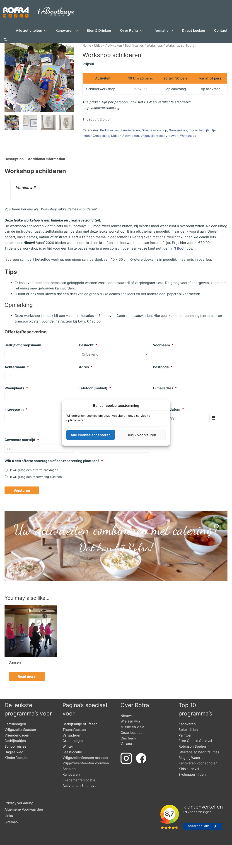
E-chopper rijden (192, 774)
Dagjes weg (14, 752)
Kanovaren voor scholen (198, 763)
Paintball (185, 735)
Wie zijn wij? (130, 721)
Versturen (22, 490)
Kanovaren (71, 774)
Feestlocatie (72, 752)
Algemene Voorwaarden (24, 809)
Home (86, 45)
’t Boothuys (183, 248)
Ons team (128, 738)
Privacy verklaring (19, 803)
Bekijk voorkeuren (141, 435)
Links (9, 816)
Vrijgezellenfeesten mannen (85, 758)
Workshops (155, 45)
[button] (5, 40)
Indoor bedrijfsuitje (202, 130)
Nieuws (127, 716)
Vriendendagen (17, 735)
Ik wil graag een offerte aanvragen (34, 470)
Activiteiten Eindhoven (81, 785)
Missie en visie (132, 727)
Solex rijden (188, 729)
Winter (68, 746)
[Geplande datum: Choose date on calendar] (213, 418)
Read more (27, 676)
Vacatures (128, 743)
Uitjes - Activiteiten (108, 45)
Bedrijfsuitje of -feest (80, 724)
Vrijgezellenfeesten (20, 729)
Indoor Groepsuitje (95, 135)
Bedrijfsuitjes (134, 45)
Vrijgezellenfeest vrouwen (159, 135)
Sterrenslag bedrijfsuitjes (199, 752)
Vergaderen (72, 735)
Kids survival (189, 769)
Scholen (69, 769)
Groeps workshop (154, 130)
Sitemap (11, 822)
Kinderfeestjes (17, 758)
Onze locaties (131, 732)
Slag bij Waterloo (192, 758)
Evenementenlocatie (79, 780)
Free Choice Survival (195, 741)
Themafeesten (74, 729)
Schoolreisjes (16, 746)
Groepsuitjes (178, 130)
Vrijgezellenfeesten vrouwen (86, 763)
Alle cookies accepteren (91, 435)
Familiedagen (130, 130)
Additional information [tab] (46, 159)
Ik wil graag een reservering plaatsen (36, 477)
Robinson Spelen (192, 746)
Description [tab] (14, 159)
